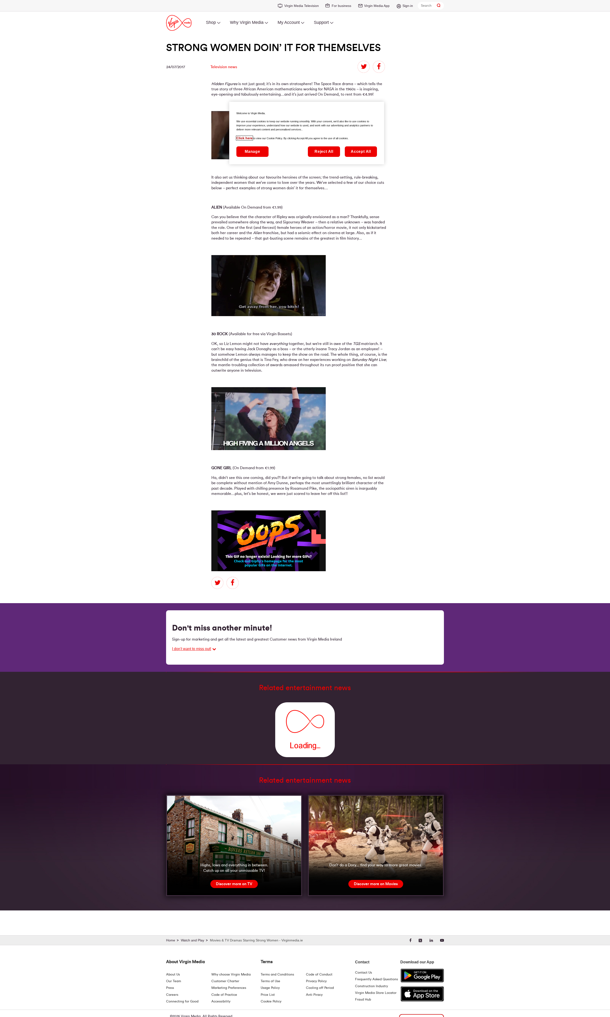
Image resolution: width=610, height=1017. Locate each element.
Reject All (324, 151)
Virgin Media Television (301, 6)
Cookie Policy (271, 1001)
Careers (172, 994)
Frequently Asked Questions (376, 979)
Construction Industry (371, 986)
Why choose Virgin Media (231, 974)
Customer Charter (225, 981)
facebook (379, 67)
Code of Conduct (319, 974)
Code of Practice (224, 994)
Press (170, 988)
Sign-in (407, 6)
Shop (211, 22)
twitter (364, 67)
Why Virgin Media (247, 22)
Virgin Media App (377, 6)
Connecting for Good (182, 1001)
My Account (289, 22)
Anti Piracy (314, 994)
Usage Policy (270, 988)
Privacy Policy (316, 981)
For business (341, 6)
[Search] (439, 6)
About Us (173, 974)
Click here (244, 138)
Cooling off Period (320, 988)
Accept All (361, 151)
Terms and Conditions (277, 974)
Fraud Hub (363, 999)
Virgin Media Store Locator (375, 993)
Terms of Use (270, 981)
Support (321, 22)
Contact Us (363, 972)
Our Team (173, 981)
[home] (173, 940)
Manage (252, 151)
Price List (268, 994)
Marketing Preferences (228, 988)
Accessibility (220, 1001)
